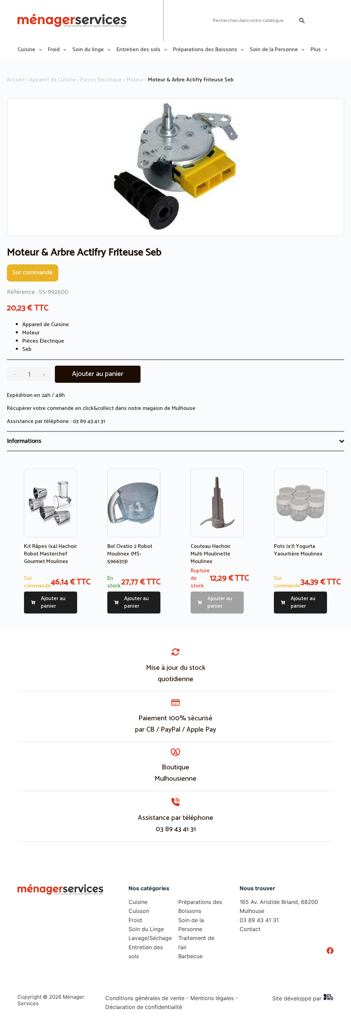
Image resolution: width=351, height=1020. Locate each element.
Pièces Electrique (101, 79)
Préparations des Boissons (205, 50)
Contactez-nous (188, 20)
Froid (54, 50)
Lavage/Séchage (150, 938)
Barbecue (190, 956)
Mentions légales (212, 998)
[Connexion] (316, 20)
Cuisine (26, 50)
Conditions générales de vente (144, 998)
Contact (250, 929)
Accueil (16, 79)
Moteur (135, 79)
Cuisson (139, 910)
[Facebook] (330, 950)
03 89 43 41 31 (89, 421)
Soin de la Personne (274, 50)
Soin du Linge (146, 929)
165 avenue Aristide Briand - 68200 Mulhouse (139, 20)
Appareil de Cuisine (52, 79)
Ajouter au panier (97, 374)
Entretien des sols (138, 50)
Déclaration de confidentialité (143, 1007)
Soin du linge (88, 50)
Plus (316, 50)
